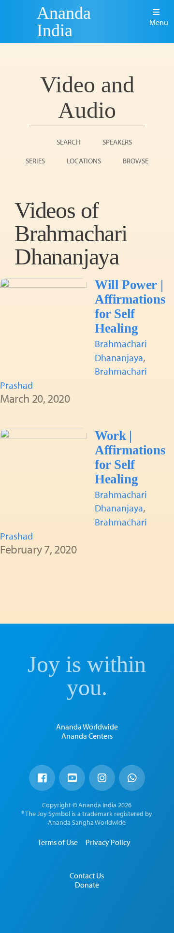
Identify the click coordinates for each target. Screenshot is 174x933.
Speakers (117, 141)
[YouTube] (72, 778)
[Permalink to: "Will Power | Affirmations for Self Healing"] (43, 321)
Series (35, 160)
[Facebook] (42, 778)
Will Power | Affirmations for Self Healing (130, 306)
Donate (87, 884)
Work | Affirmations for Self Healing (130, 457)
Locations (84, 160)
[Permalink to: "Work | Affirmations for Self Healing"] (43, 472)
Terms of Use (58, 842)
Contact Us (87, 875)
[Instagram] (102, 778)
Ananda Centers (87, 736)
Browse (135, 160)
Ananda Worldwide (87, 726)
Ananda (20, 22)
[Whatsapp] (132, 778)
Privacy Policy (108, 842)
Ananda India (64, 21)
